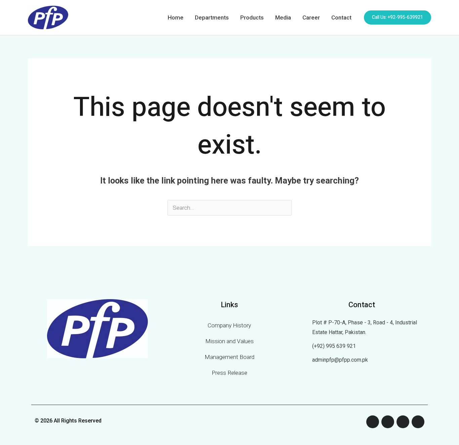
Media (283, 17)
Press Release (229, 372)
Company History (229, 325)
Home (175, 17)
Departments (212, 17)
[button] (397, 17)
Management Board (229, 357)
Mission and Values (229, 341)
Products (252, 17)
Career (311, 17)
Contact (341, 17)
